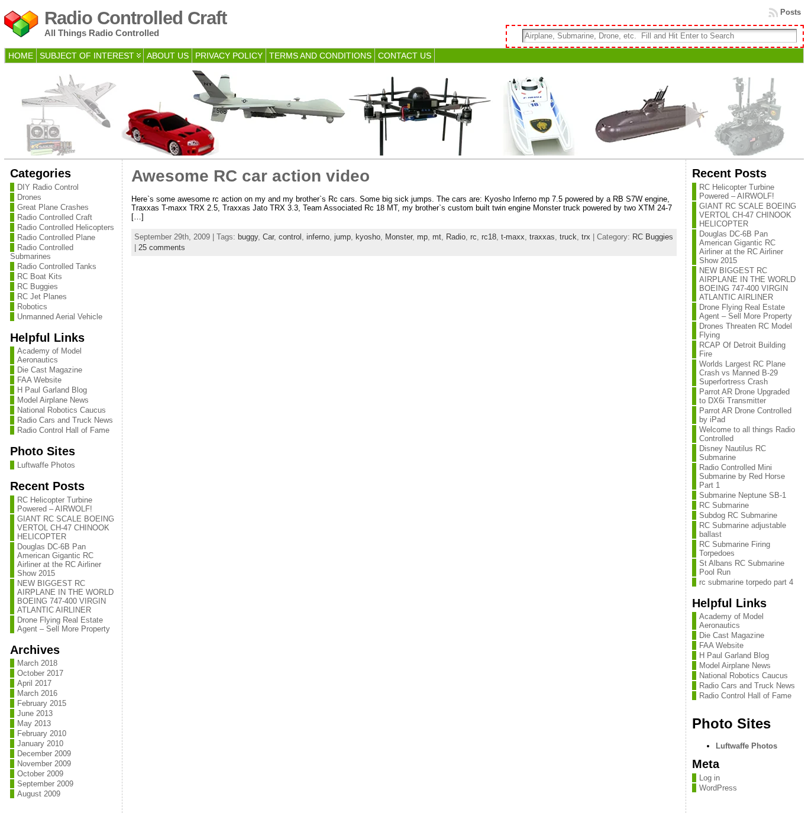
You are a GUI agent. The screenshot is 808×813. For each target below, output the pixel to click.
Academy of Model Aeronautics (49, 355)
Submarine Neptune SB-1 (742, 495)
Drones (29, 197)
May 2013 (34, 723)
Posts (790, 12)
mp (422, 236)
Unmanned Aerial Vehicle (59, 316)
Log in (709, 777)
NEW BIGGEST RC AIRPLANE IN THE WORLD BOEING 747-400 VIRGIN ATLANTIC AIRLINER (65, 596)
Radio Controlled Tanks (56, 266)
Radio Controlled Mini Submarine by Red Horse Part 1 (742, 476)
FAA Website (39, 379)
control (290, 236)
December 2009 (44, 753)
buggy (248, 236)
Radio (456, 236)
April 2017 (34, 683)
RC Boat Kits (39, 276)
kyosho (367, 236)
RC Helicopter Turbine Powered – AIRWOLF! (54, 504)
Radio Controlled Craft (135, 18)
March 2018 (37, 663)
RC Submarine (724, 505)
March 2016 (37, 693)
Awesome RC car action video (250, 176)
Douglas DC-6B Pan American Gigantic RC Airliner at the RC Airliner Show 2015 (59, 560)
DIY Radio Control (48, 187)
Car (268, 236)
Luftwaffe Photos (46, 465)
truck (568, 236)
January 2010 (40, 743)
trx (585, 236)
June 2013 (35, 713)
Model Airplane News (53, 400)
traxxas (542, 236)
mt (436, 236)
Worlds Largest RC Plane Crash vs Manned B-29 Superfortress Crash (742, 372)
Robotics (32, 306)
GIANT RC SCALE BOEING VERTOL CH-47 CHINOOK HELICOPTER (65, 527)
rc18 (488, 236)
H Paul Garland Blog (52, 390)
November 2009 (44, 763)
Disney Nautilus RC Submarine (732, 453)
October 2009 (40, 773)
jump (342, 236)
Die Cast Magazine (49, 369)
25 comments (161, 247)
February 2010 (41, 733)
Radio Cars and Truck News (65, 420)
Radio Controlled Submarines (41, 252)
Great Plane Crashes (53, 207)
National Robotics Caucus (61, 410)
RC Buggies (37, 286)
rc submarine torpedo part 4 (746, 582)
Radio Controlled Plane (56, 237)
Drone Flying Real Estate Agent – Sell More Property (63, 624)
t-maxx (513, 236)
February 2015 (41, 703)
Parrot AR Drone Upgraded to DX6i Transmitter (744, 396)
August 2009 (38, 793)
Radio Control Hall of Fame (63, 430)
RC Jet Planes (42, 296)
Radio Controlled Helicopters (65, 227)
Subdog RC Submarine (738, 515)
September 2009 (45, 783)
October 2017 (40, 673)
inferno (317, 236)
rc (473, 236)
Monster (398, 236)
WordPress (718, 787)
